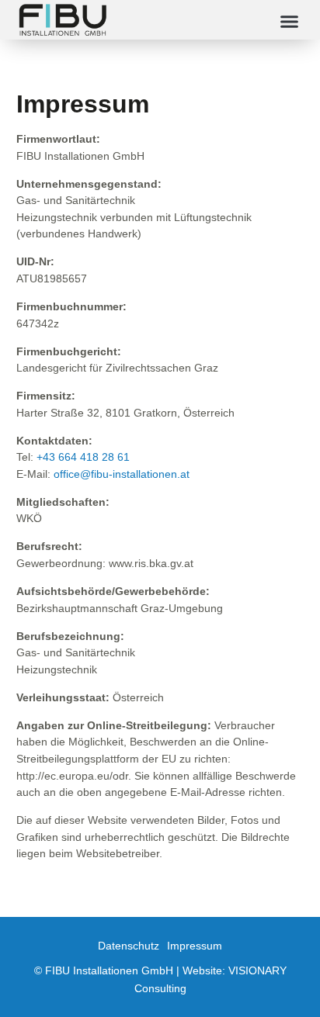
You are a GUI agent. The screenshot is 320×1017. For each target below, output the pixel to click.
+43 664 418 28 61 (83, 457)
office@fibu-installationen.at (122, 474)
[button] (289, 21)
